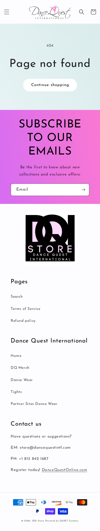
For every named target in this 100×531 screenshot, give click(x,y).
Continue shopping (50, 85)
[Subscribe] (83, 189)
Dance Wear (22, 380)
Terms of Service (26, 309)
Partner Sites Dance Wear (34, 404)
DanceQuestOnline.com (64, 470)
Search (17, 297)
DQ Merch (20, 368)
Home (16, 356)
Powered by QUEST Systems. (62, 521)
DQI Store (38, 521)
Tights (16, 392)
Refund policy (23, 321)
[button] (7, 12)
